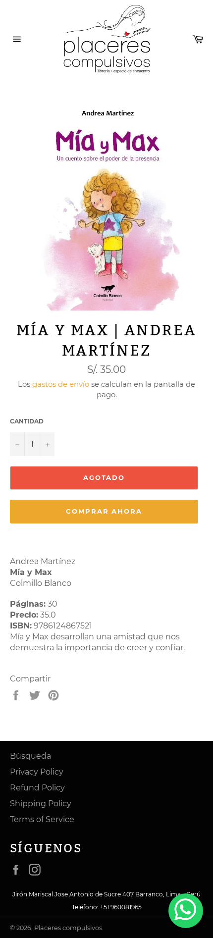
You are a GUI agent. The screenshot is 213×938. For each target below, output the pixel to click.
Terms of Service (42, 819)
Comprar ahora (104, 511)
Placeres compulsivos (68, 928)
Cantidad (27, 421)
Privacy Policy (36, 772)
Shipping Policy (40, 803)
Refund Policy (37, 787)
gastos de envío (60, 384)
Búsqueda (30, 756)
